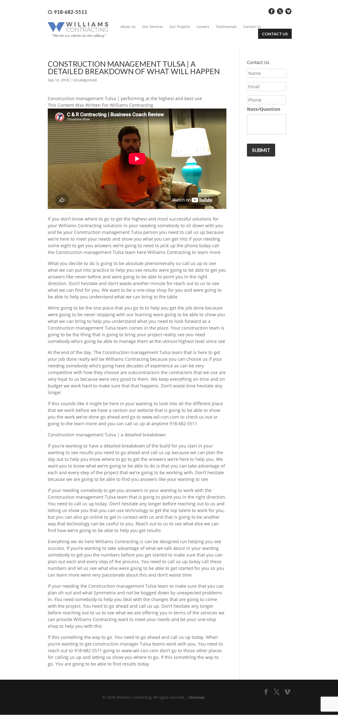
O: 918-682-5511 (67, 12)
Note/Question (263, 109)
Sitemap (197, 697)
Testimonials (226, 26)
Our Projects (179, 26)
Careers (202, 26)
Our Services (152, 26)
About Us (128, 26)
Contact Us (252, 26)
